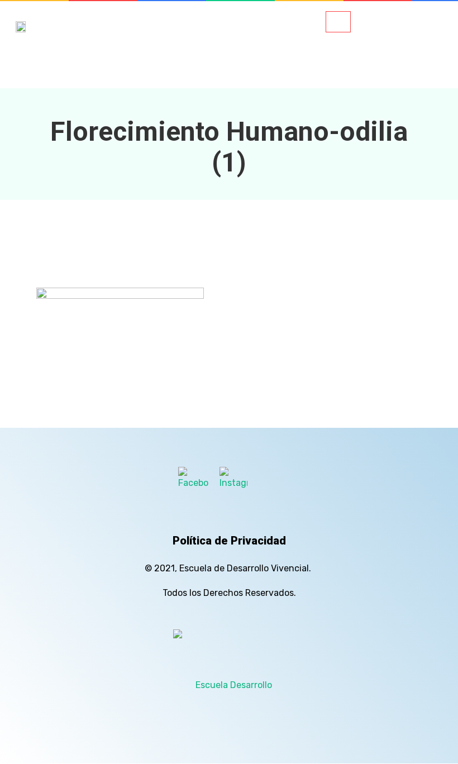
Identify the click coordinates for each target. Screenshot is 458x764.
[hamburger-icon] (338, 21)
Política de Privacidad (229, 540)
